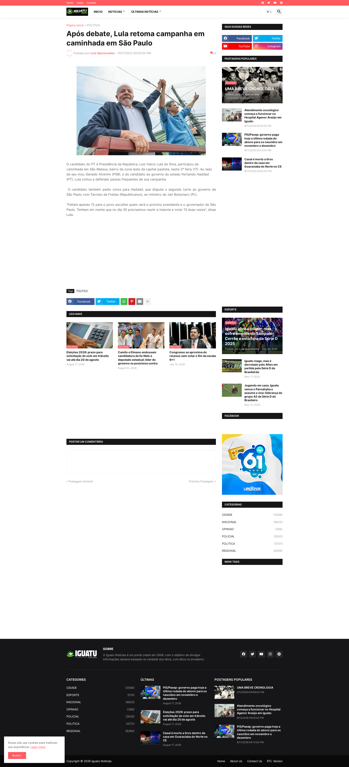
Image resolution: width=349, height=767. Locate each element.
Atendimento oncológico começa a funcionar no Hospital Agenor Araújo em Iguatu (263, 115)
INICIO (98, 11)
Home (69, 2)
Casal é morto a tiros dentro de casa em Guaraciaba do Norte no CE (263, 162)
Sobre (80, 2)
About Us (236, 761)
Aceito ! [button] (17, 755)
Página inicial (75, 25)
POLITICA (93, 25)
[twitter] (269, 3)
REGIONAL (252, 550)
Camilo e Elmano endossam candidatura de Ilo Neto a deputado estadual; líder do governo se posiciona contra (138, 357)
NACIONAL (252, 522)
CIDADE (252, 514)
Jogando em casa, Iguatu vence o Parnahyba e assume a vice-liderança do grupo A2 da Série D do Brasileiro (263, 393)
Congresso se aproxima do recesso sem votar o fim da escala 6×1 (192, 355)
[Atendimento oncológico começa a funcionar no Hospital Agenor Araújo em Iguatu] (232, 114)
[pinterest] (281, 3)
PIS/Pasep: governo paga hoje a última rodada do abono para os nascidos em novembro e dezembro (263, 140)
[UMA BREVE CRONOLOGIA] (224, 692)
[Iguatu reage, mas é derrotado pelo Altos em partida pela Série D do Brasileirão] (232, 365)
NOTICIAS (115, 11)
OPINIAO (252, 529)
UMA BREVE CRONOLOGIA (255, 687)
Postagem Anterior (81, 481)
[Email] (139, 301)
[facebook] (263, 3)
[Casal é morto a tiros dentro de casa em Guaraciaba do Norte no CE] (232, 164)
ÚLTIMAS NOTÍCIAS (144, 11)
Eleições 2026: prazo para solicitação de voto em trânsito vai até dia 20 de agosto (87, 355)
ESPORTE (100, 695)
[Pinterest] (131, 301)
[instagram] (270, 654)
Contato (91, 2)
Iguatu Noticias (101, 761)
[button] (269, 12)
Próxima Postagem (201, 481)
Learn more (37, 747)
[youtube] (275, 3)
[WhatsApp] (124, 301)
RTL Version (275, 761)
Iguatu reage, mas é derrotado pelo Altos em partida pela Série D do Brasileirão (261, 366)
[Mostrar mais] (147, 301)
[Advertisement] (141, 255)
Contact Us (254, 761)
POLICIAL (252, 536)
